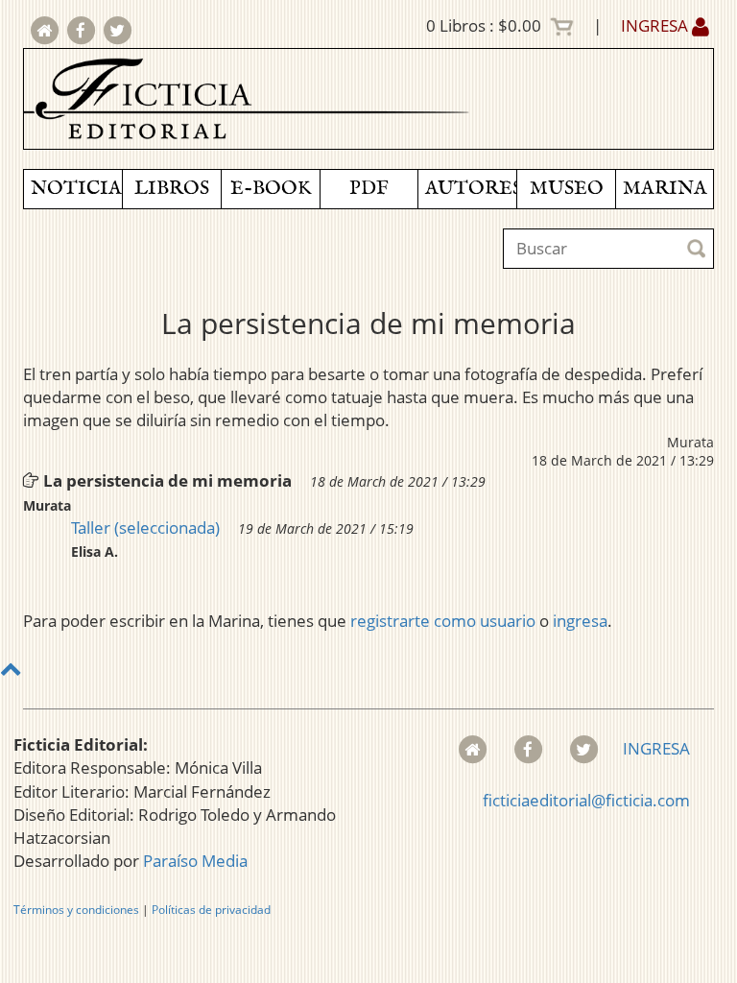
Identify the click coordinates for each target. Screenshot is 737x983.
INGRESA (656, 25)
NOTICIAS (76, 189)
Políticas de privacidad (211, 909)
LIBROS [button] (171, 189)
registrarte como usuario (442, 621)
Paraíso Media (195, 861)
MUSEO (567, 189)
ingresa (580, 621)
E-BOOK (270, 189)
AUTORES (470, 189)
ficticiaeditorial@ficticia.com (586, 800)
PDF (369, 189)
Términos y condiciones (76, 909)
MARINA (665, 189)
